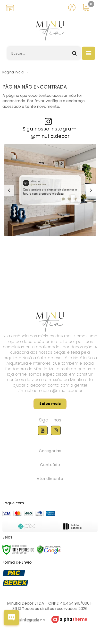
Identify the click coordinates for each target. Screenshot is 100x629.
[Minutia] (50, 30)
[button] (50, 190)
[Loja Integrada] (26, 621)
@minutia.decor (50, 136)
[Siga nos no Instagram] (56, 430)
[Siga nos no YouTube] (43, 430)
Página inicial (13, 72)
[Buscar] (74, 53)
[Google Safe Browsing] (49, 549)
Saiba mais (50, 403)
